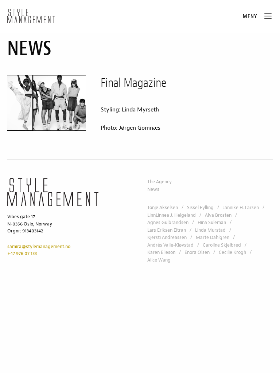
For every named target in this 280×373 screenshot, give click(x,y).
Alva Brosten (218, 215)
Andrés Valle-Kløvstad (170, 245)
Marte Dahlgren (212, 237)
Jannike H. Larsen (241, 208)
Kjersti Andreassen (167, 237)
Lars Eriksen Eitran (166, 230)
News (153, 189)
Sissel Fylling (200, 208)
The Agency (159, 182)
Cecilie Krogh (232, 252)
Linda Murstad (210, 230)
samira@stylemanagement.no (38, 247)
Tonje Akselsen (162, 208)
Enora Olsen (197, 252)
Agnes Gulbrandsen (167, 222)
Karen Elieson (161, 252)
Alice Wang (159, 260)
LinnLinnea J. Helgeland (171, 215)
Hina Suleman (212, 222)
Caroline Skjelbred (222, 245)
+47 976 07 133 (22, 253)
